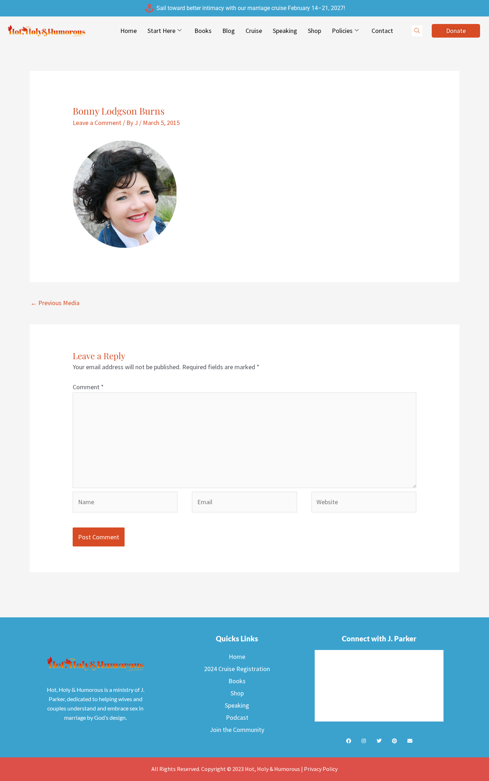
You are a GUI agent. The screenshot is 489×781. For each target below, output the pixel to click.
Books (203, 30)
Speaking (285, 30)
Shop (314, 30)
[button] (417, 30)
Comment (88, 387)
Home (128, 30)
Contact (382, 30)
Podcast (237, 717)
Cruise (254, 30)
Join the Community (237, 729)
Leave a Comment (97, 123)
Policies (342, 30)
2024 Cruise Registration (237, 669)
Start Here (161, 30)
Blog (228, 30)
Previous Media (54, 303)
